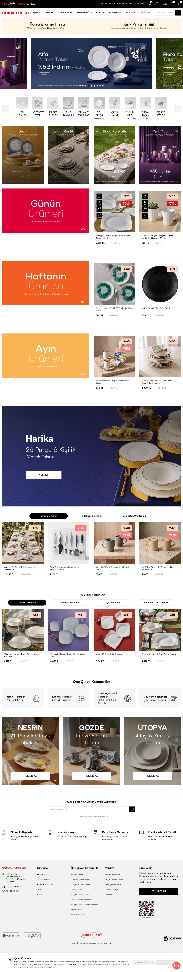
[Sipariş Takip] (165, 3)
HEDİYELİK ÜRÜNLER (139, 12)
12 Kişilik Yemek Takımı (80, 879)
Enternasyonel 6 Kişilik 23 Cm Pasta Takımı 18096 (114, 309)
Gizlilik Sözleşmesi (44, 884)
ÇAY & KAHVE (65, 12)
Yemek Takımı (77, 874)
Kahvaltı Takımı (77, 889)
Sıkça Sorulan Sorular (114, 879)
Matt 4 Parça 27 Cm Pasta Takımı (156, 308)
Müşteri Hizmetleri (113, 874)
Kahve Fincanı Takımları (81, 900)
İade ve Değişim (112, 889)
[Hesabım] (156, 3)
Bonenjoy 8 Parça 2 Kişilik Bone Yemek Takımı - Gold (113, 237)
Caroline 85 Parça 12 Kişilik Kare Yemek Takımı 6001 (21, 568)
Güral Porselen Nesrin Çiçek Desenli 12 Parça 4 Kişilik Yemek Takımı (159, 382)
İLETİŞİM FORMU (158, 891)
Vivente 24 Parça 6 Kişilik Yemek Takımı (159, 654)
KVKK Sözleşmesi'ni (84, 816)
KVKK (38, 889)
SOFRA (36, 12)
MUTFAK (48, 12)
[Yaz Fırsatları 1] (91, 63)
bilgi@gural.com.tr (14, 886)
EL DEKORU (115, 12)
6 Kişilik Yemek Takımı (80, 884)
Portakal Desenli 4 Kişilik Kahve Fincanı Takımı (112, 382)
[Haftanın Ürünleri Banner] (45, 283)
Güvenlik (109, 894)
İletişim (39, 894)
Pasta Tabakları (77, 915)
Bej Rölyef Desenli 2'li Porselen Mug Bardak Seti (157, 568)
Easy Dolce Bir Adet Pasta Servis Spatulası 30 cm (64, 568)
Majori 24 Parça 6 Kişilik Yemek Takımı (112, 654)
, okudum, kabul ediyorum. (93, 816)
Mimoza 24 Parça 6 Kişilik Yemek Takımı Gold (67, 655)
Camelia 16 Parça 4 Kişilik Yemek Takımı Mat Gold (21, 655)
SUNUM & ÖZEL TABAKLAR (91, 12)
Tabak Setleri (76, 910)
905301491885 (12, 891)
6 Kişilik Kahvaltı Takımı (80, 894)
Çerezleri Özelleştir (144, 962)
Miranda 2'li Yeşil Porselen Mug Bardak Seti (112, 568)
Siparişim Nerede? (113, 884)
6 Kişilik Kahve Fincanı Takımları (84, 905)
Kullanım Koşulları (43, 879)
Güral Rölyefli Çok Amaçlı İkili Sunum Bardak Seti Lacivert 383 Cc (157, 237)
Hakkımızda (41, 874)
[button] (80, 86)
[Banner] (23, 155)
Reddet (72, 964)
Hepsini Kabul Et (165, 962)
